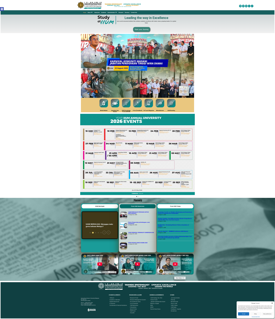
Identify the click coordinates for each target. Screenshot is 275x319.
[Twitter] (243, 6)
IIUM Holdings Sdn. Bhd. (156, 298)
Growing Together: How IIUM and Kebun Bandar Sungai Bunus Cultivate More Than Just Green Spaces (175, 219)
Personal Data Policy (256, 316)
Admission (97, 12)
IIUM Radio (173, 307)
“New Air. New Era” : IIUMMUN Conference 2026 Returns (173, 231)
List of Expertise (134, 303)
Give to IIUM (174, 303)
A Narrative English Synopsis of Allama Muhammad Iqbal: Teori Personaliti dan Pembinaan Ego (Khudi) (175, 237)
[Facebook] (240, 6)
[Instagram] (249, 6)
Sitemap (173, 299)
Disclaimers (174, 311)
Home (84, 12)
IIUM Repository (134, 305)
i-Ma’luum (112, 298)
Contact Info (134, 12)
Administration (111, 12)
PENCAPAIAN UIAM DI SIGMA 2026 (137, 242)
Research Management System (138, 299)
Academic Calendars (115, 299)
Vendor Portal (153, 299)
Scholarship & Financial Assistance (118, 305)
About (89, 12)
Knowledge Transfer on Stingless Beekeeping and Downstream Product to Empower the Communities (175, 212)
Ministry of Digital (154, 303)
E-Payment (112, 303)
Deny (255, 313)
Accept (243, 313)
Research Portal (134, 298)
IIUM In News (174, 305)
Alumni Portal (133, 309)
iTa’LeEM (132, 312)
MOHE (151, 307)
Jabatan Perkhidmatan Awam (157, 301)
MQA (151, 305)
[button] (272, 303)
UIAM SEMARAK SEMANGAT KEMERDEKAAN (141, 232)
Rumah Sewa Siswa (155, 309)
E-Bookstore (133, 307)
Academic (103, 12)
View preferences (267, 313)
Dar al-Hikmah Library (135, 301)
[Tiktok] (252, 6)
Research (121, 12)
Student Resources (114, 301)
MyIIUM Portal (174, 301)
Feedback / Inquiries (176, 309)
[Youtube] (246, 6)
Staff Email (132, 311)
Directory (127, 12)
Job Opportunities (175, 298)
